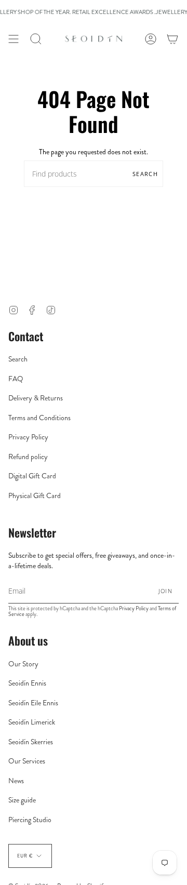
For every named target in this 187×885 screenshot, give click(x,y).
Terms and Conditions (39, 417)
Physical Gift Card (34, 495)
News (16, 780)
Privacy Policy (28, 437)
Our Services (26, 761)
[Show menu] (13, 39)
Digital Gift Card (32, 476)
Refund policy (28, 456)
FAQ (15, 378)
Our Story (23, 664)
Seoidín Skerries (30, 741)
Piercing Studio (29, 819)
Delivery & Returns (35, 398)
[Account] (150, 39)
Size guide (22, 800)
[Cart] (172, 39)
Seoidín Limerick (31, 722)
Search (145, 174)
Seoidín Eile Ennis (33, 703)
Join (165, 591)
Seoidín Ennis (27, 683)
